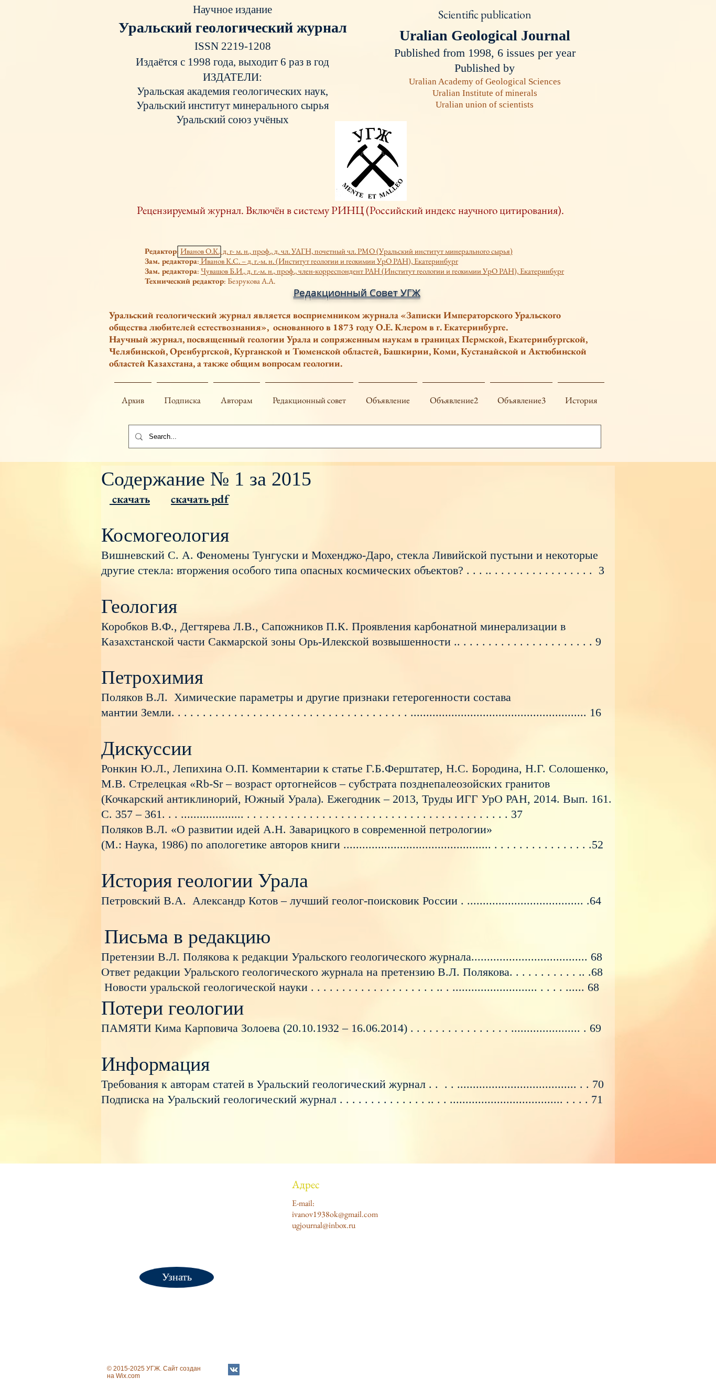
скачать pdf (200, 499)
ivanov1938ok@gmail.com (335, 1214)
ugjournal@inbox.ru (323, 1225)
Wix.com (128, 1376)
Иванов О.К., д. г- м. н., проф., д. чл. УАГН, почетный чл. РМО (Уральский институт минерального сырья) (346, 251)
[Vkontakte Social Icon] (234, 1369)
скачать (130, 499)
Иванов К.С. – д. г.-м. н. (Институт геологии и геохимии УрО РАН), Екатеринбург (328, 261)
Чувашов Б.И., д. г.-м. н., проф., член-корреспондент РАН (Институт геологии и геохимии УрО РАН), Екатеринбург (382, 271)
